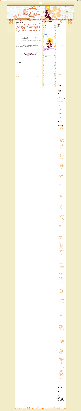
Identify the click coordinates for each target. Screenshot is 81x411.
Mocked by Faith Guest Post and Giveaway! (61, 212)
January (60, 391)
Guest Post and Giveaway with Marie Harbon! (61, 371)
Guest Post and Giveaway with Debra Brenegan (61, 171)
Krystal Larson (60, 28)
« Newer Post (18, 76)
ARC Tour (59, 85)
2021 (59, 108)
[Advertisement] (22, 70)
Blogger (51, 85)
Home (41, 3)
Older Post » (38, 76)
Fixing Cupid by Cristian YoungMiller (61, 335)
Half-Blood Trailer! (61, 214)
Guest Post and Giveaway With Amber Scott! (61, 186)
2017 (59, 112)
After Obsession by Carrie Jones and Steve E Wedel (61, 312)
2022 (59, 106)
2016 (59, 113)
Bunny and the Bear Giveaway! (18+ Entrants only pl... (61, 338)
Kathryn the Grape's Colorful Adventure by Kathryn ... (62, 147)
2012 (59, 118)
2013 (59, 117)
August (60, 384)
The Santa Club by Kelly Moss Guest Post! (61, 368)
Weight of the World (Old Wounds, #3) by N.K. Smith (61, 266)
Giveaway (59, 90)
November (60, 122)
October (60, 124)
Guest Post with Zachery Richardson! (61, 284)
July (59, 386)
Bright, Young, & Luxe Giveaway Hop (61, 309)
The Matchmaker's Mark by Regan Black (61, 294)
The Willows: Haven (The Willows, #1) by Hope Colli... (61, 359)
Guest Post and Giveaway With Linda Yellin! (61, 135)
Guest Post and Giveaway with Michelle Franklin (61, 144)
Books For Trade (60, 86)
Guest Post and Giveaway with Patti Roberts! (61, 261)
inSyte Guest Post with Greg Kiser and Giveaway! (61, 291)
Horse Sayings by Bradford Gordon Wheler (61, 320)
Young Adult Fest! (61, 236)
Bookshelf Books (60, 87)
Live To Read (29, 16)
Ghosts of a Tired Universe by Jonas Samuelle (61, 201)
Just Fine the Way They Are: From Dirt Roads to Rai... (62, 218)
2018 (59, 110)
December (60, 121)
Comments (47, 56)
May (60, 388)
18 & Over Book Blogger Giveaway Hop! (61, 258)
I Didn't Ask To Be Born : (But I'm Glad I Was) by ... (61, 374)
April (60, 390)
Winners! (60, 184)
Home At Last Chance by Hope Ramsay (61, 155)
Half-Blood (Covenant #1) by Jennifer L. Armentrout (62, 350)
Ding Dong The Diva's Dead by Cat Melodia (62, 131)
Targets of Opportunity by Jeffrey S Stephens (61, 377)
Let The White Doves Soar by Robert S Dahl (61, 323)
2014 (59, 116)
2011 (59, 120)
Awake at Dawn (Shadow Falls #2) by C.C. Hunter (61, 165)
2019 (59, 109)
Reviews (59, 91)
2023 (59, 105)
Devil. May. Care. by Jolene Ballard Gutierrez (61, 206)
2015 (59, 114)
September (60, 125)
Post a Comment (19, 64)
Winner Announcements (61, 92)
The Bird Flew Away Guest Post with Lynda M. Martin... (61, 362)
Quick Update (61, 357)
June (60, 387)
